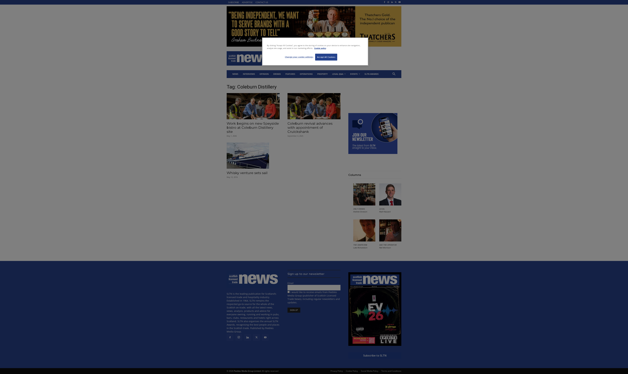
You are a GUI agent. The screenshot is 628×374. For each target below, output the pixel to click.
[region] (315, 51)
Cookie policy (320, 48)
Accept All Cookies (326, 57)
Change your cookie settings (299, 57)
